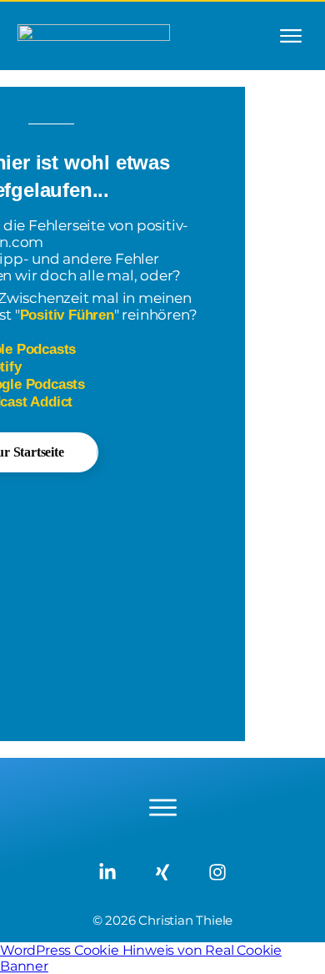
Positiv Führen (67, 315)
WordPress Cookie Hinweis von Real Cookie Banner (141, 958)
